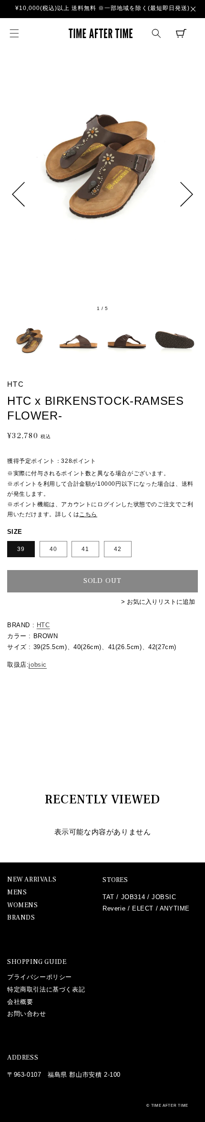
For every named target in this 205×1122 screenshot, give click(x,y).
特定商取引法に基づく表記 (46, 989)
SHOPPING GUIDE (36, 962)
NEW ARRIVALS (31, 880)
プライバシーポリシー (39, 977)
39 (21, 549)
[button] (14, 33)
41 (85, 549)
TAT (108, 897)
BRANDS (21, 918)
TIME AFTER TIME (170, 1105)
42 (118, 549)
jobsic (38, 664)
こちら (88, 514)
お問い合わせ (26, 1013)
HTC (43, 625)
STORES (115, 880)
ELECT (143, 908)
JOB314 (133, 897)
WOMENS (22, 906)
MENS (17, 893)
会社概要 (20, 1001)
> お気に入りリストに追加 (158, 601)
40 (53, 549)
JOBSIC (164, 897)
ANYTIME (175, 908)
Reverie (113, 908)
